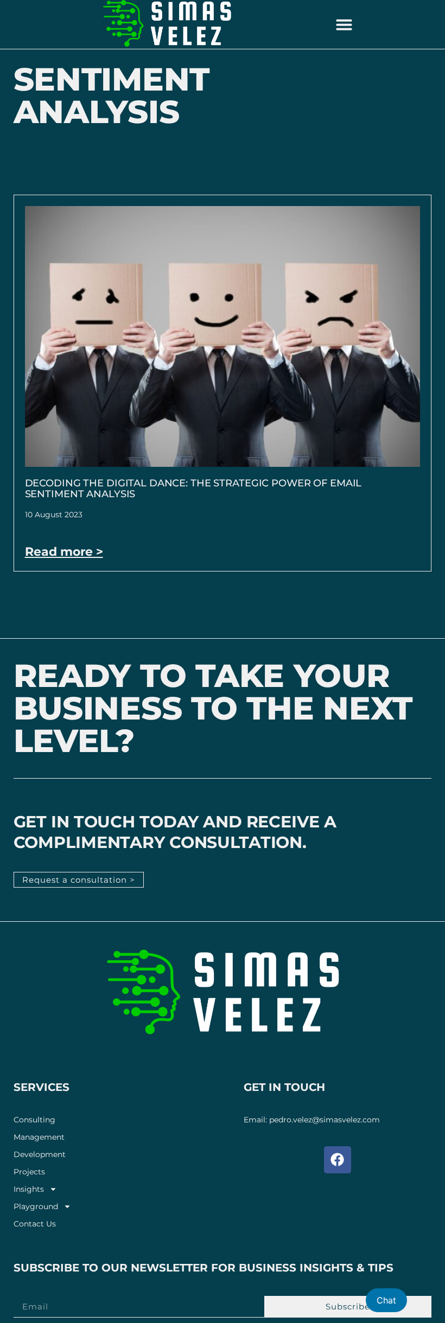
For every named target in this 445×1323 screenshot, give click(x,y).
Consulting (34, 1120)
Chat (386, 1300)
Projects (29, 1172)
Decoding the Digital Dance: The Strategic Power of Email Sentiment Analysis (193, 488)
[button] (344, 24)
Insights (29, 1189)
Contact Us (35, 1224)
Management (39, 1137)
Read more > (64, 551)
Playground (36, 1206)
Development (40, 1154)
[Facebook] (337, 1159)
